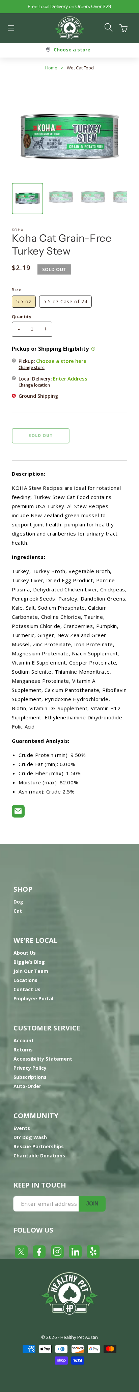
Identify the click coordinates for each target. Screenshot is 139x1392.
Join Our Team (30, 971)
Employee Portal (33, 998)
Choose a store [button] (72, 49)
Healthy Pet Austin (79, 1337)
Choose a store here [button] (61, 360)
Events (21, 1128)
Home (51, 68)
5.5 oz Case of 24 (65, 301)
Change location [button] (34, 385)
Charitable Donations (39, 1155)
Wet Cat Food (80, 68)
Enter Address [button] (70, 378)
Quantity (21, 316)
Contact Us (26, 989)
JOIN (92, 1203)
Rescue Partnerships (38, 1146)
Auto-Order (27, 1086)
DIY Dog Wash (30, 1137)
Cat (17, 910)
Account (23, 1040)
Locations (25, 980)
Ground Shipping (38, 396)
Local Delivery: (53, 381)
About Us (24, 952)
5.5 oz (23, 301)
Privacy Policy (30, 1067)
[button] (11, 28)
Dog (18, 901)
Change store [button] (32, 367)
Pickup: (52, 363)
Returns (23, 1049)
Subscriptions (30, 1077)
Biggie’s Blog (29, 961)
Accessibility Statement (42, 1058)
